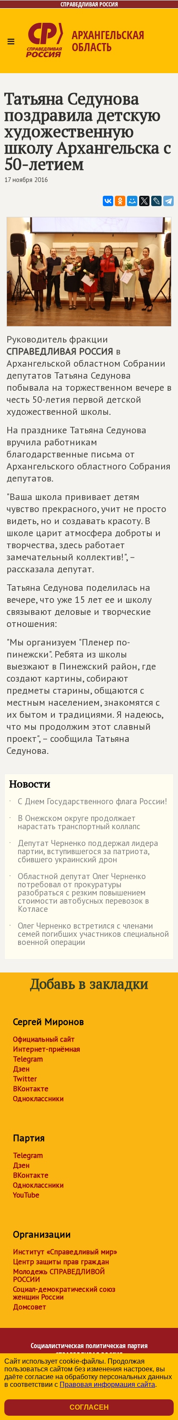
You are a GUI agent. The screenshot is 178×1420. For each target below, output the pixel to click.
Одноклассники (38, 1098)
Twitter (25, 1079)
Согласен (89, 1407)
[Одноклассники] (120, 201)
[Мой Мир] (132, 201)
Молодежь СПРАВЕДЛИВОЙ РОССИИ (59, 1275)
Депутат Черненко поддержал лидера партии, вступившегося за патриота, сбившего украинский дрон (83, 851)
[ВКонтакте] (108, 201)
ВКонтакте (30, 1089)
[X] (144, 201)
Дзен (21, 1069)
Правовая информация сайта (107, 1384)
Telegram (28, 1059)
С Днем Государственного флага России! (88, 803)
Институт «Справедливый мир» (65, 1252)
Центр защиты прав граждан (61, 1262)
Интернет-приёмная (46, 1049)
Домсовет (29, 1307)
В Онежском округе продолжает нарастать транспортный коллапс (74, 822)
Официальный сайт (44, 1039)
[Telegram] (168, 201)
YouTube (26, 1195)
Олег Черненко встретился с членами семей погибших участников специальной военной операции (89, 934)
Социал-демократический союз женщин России (64, 1293)
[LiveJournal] (156, 201)
